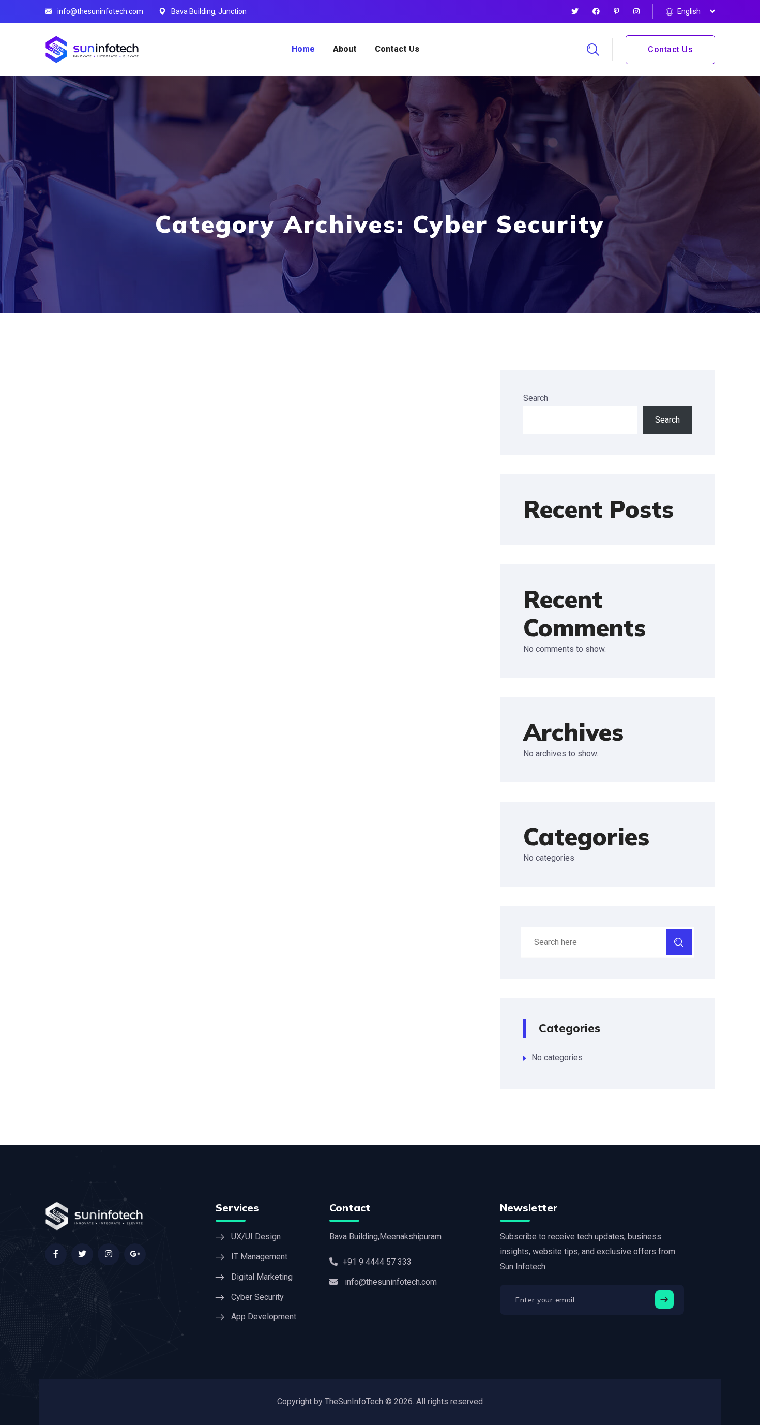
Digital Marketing (262, 1277)
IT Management (259, 1257)
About (345, 49)
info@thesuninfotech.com (100, 11)
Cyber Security (257, 1297)
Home (303, 49)
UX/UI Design (256, 1236)
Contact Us (397, 49)
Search (535, 398)
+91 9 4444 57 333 (377, 1262)
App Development (263, 1317)
